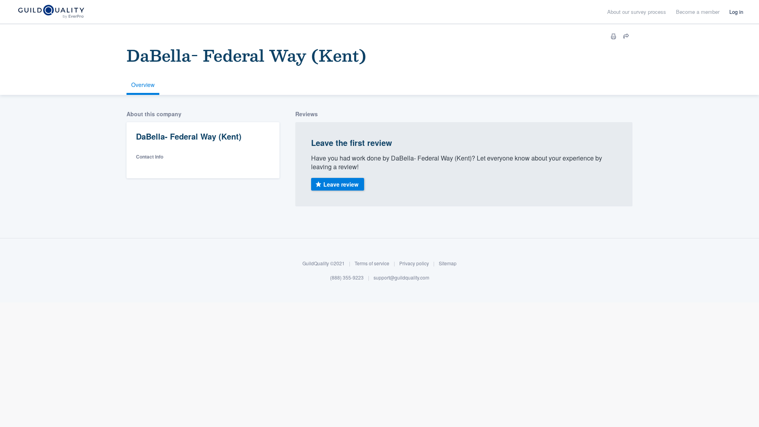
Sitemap (448, 263)
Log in (736, 11)
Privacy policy (414, 263)
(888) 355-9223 (347, 277)
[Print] (613, 36)
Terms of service (372, 263)
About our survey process (636, 11)
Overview (143, 85)
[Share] (626, 36)
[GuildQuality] (51, 12)
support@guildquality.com (401, 277)
